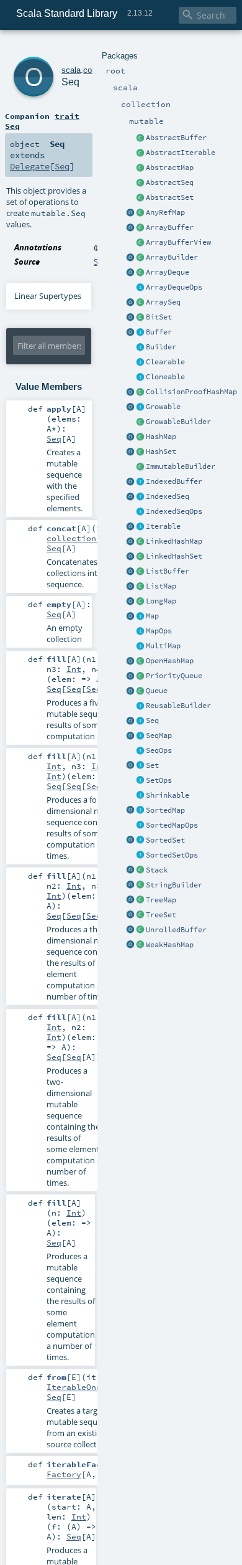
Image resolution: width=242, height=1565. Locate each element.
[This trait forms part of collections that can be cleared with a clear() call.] (140, 362)
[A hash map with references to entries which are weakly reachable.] (140, 945)
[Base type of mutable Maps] (140, 617)
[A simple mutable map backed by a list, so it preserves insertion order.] (140, 587)
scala (71, 70)
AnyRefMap (165, 212)
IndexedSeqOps (174, 511)
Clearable (165, 361)
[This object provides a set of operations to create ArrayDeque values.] (130, 273)
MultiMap (163, 645)
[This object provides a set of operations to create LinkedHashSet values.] (130, 557)
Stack (157, 870)
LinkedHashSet (174, 556)
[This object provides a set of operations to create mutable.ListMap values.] (130, 587)
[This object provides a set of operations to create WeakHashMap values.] (130, 945)
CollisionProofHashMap (191, 391)
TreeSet (161, 914)
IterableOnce (76, 1387)
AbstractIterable (180, 152)
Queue (157, 690)
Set (152, 765)
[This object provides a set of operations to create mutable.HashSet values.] (130, 452)
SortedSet (165, 840)
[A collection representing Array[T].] (140, 303)
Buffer (159, 332)
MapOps (159, 630)
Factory (64, 1474)
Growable (163, 406)
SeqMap (159, 735)
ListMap (161, 586)
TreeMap (161, 900)
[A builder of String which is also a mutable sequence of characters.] (140, 886)
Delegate (30, 166)
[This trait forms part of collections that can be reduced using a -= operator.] (140, 796)
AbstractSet (170, 197)
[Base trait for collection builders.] (140, 347)
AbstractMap (170, 167)
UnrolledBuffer (176, 929)
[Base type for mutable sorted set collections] (140, 841)
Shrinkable (167, 795)
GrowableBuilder (178, 421)
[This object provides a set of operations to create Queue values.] (130, 691)
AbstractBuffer (176, 137)
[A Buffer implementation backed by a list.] (140, 572)
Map (152, 616)
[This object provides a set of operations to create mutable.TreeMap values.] (130, 900)
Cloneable (165, 376)
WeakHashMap (170, 944)
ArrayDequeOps (174, 287)
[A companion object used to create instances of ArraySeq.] (130, 303)
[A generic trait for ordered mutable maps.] (140, 736)
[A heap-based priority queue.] (140, 676)
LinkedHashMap (174, 541)
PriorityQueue (174, 675)
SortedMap (165, 810)
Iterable (163, 526)
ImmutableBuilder (180, 466)
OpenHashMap (170, 660)
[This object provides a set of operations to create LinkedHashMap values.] (130, 542)
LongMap (161, 601)
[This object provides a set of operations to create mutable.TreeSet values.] (130, 915)
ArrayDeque (167, 272)
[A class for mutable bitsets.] (140, 318)
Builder (161, 347)
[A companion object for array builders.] (130, 258)
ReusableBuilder (178, 705)
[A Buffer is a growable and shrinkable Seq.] (140, 333)
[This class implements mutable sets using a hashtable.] (140, 452)
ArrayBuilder (172, 257)
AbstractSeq (170, 182)
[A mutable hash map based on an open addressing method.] (140, 661)
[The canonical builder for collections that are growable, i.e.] (140, 422)
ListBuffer (167, 571)
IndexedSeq (167, 496)
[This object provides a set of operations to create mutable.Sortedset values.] (130, 841)
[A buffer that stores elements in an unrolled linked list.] (140, 930)
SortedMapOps (172, 825)
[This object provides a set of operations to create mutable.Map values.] (130, 617)
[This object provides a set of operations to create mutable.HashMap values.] (130, 437)
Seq (152, 720)
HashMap (161, 436)
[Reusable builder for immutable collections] (140, 467)
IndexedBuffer (174, 481)
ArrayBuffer (170, 227)
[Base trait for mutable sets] (140, 766)
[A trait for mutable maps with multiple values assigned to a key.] (140, 646)
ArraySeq (163, 302)
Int (73, 669)
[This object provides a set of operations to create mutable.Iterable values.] (130, 527)
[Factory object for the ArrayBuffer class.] (130, 228)
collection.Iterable (94, 538)
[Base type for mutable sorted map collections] (140, 811)
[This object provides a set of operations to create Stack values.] (130, 871)
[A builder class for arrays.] (140, 258)
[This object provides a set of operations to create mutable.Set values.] (130, 766)
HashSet (161, 451)
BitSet (159, 317)
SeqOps (159, 750)
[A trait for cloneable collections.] (140, 377)
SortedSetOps (172, 855)
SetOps (159, 780)
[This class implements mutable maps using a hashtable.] (140, 437)
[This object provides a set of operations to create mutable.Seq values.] (130, 721)
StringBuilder (174, 885)
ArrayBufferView (178, 242)
